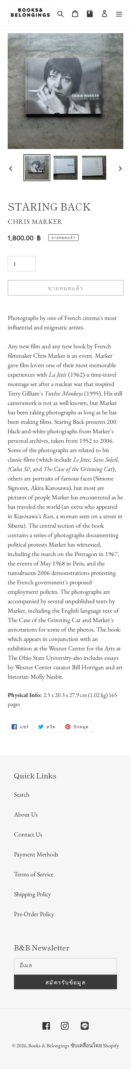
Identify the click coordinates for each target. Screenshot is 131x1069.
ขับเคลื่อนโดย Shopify (95, 1045)
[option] (37, 167)
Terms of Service (33, 874)
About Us (26, 814)
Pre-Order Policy (34, 914)
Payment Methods (36, 854)
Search (21, 794)
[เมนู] (119, 12)
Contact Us (28, 834)
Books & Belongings (48, 1045)
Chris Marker (35, 221)
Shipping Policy (32, 894)
